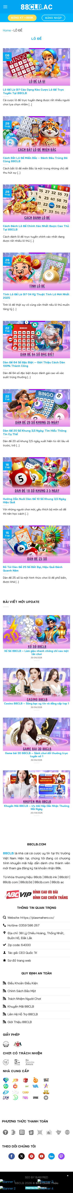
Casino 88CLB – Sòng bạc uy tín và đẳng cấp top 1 (36, 681)
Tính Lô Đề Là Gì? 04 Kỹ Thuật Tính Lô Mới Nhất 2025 (36, 296)
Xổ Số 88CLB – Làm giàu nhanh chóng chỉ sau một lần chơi (36, 631)
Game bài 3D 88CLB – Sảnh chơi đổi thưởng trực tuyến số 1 (36, 733)
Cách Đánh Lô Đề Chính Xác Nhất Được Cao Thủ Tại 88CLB (36, 227)
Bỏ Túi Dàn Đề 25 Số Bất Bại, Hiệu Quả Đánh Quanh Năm (32, 568)
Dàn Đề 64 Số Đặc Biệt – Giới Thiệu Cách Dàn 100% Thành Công (34, 364)
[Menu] (5, 6)
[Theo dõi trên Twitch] (61, 1156)
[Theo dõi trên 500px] (51, 1156)
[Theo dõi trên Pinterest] (31, 1156)
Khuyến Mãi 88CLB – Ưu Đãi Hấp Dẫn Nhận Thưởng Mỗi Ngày (36, 786)
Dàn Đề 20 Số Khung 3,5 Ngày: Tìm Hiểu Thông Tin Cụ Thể (34, 432)
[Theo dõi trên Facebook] (11, 1156)
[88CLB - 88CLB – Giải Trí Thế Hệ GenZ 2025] (36, 7)
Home (7, 30)
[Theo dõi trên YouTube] (41, 1156)
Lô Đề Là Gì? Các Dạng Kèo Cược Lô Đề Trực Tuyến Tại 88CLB (33, 91)
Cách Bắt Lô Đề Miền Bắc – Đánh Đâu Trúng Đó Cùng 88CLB (35, 159)
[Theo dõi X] (21, 1156)
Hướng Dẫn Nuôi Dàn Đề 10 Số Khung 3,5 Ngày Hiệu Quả (34, 500)
